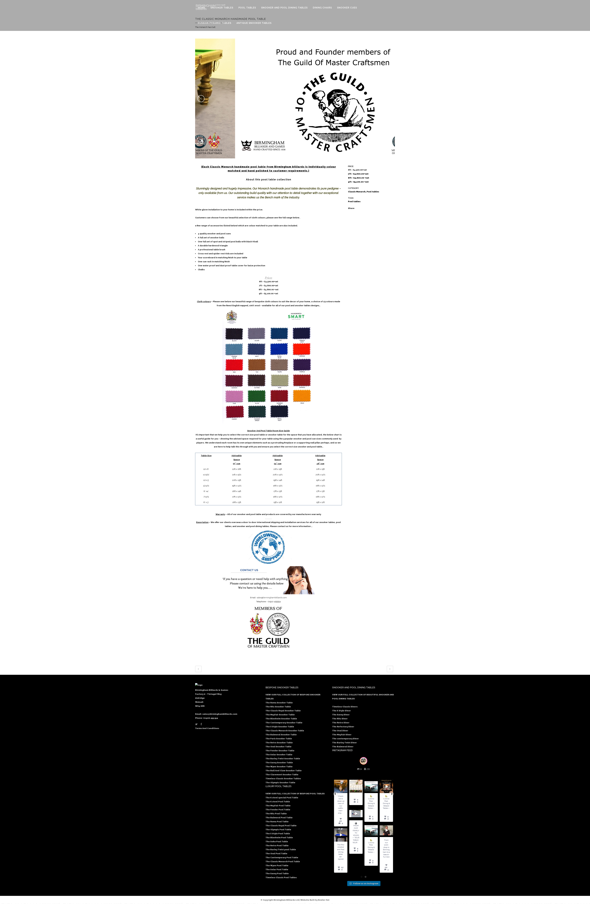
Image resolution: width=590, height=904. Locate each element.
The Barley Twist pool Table (281, 849)
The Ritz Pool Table (276, 813)
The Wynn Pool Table (277, 865)
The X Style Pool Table (278, 833)
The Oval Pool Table (276, 853)
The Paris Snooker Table (279, 738)
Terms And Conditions (207, 728)
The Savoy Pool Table (277, 873)
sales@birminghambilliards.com (272, 597)
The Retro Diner (340, 722)
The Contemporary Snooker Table (284, 722)
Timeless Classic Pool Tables (281, 877)
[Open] (340, 786)
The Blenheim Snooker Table (281, 718)
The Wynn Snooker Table (279, 766)
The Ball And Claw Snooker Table (284, 770)
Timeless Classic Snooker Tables (283, 778)
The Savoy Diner (341, 714)
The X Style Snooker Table (280, 726)
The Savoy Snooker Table (279, 762)
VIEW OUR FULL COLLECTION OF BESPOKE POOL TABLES (295, 793)
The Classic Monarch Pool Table (283, 861)
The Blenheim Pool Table (279, 837)
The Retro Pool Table (277, 845)
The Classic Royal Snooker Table (283, 710)
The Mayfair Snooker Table (280, 714)
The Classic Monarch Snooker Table (285, 730)
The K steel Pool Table (278, 801)
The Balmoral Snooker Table (281, 734)
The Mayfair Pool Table (278, 805)
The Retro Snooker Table (279, 742)
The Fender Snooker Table (280, 750)
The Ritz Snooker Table (278, 707)
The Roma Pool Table (277, 821)
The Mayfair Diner (341, 734)
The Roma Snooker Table (279, 703)
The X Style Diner (341, 710)
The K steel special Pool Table (282, 797)
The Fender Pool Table (278, 809)
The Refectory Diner (343, 726)
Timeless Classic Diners (345, 707)
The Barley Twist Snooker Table (283, 758)
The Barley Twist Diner (344, 742)
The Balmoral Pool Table (279, 817)
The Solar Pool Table (277, 869)
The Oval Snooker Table (278, 746)
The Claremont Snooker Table (282, 774)
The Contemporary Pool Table (282, 857)
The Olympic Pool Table (278, 829)
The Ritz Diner (340, 718)
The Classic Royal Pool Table (281, 825)
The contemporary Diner (345, 738)
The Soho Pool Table (277, 841)
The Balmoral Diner (342, 746)
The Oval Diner (340, 730)
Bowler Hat (323, 900)
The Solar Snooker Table (279, 754)
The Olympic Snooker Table (280, 782)
